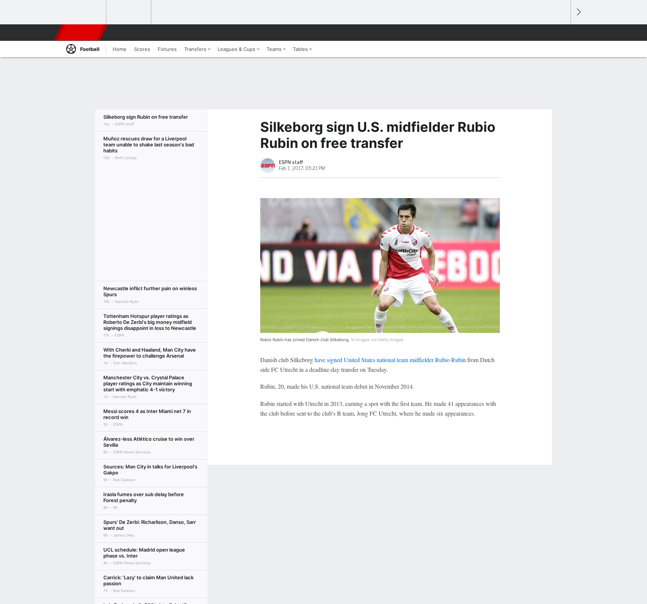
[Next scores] (578, 12)
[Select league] (84, 12)
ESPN (81, 32)
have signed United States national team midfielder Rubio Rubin (390, 360)
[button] (562, 32)
